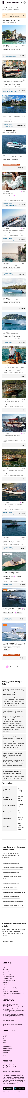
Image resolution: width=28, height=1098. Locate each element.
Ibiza (4, 1038)
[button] (16, 77)
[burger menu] (22, 2)
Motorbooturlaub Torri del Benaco (13, 867)
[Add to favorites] (24, 97)
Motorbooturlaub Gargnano (11, 872)
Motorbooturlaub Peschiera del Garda (14, 892)
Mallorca (5, 1035)
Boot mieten (9, 9)
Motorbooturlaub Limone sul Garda (13, 905)
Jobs (4, 986)
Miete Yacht (6, 1054)
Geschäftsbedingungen (9, 980)
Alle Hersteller (6, 1056)
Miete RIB (5, 1052)
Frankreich (5, 1037)
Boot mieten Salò (8, 941)
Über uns (5, 969)
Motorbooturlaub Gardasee (11, 863)
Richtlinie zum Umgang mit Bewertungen (13, 993)
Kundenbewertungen (8, 1020)
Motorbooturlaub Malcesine (11, 896)
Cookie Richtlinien (7, 978)
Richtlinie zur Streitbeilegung (10, 991)
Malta (4, 1040)
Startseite (4, 9)
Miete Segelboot (7, 1046)
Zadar (4, 1042)
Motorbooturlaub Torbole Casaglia (13, 901)
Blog (4, 995)
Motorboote (15, 9)
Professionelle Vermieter (9, 974)
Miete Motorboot (7, 1048)
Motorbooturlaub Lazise (10, 887)
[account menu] (24, 2)
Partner (5, 984)
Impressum (6, 982)
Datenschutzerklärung (8, 976)
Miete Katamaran (7, 1050)
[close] (23, 15)
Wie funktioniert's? (8, 971)
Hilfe (4, 967)
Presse (5, 973)
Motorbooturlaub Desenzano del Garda (12, 877)
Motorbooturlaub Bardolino (11, 883)
